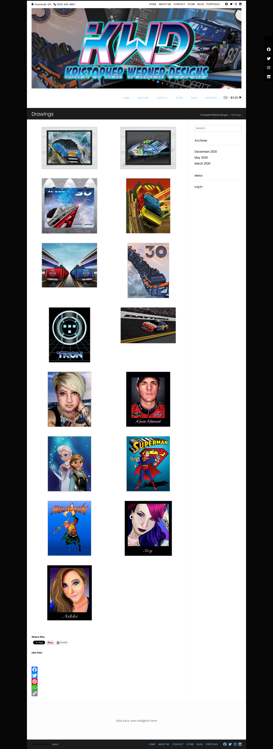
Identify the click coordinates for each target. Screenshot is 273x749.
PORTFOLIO (213, 4)
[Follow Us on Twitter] (231, 4)
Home (152, 4)
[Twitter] (110, 676)
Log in (198, 187)
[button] (71, 150)
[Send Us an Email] (223, 4)
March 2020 (202, 163)
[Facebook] (110, 670)
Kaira (55, 744)
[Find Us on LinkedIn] (239, 4)
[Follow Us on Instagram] (236, 4)
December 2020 (206, 152)
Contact (179, 4)
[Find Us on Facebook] (226, 4)
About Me (165, 4)
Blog (201, 4)
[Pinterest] (110, 681)
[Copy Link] (110, 693)
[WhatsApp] (110, 687)
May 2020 (201, 158)
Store (191, 4)
